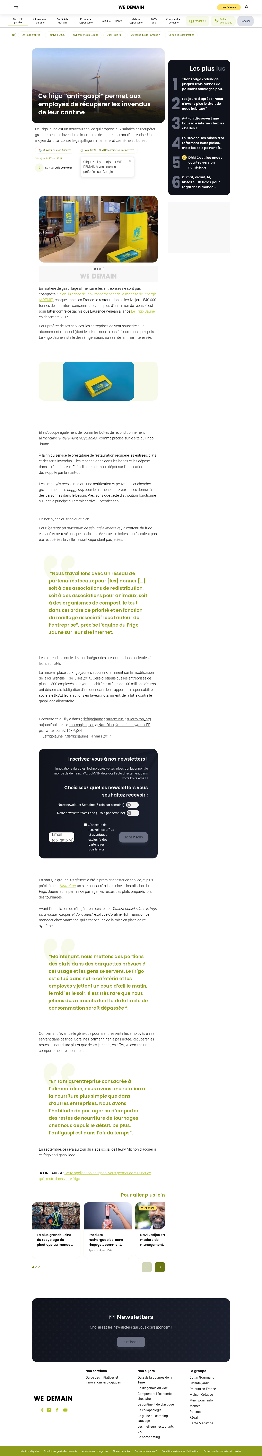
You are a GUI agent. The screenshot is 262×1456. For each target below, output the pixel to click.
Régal (194, 1417)
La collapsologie (149, 1410)
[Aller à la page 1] (33, 1267)
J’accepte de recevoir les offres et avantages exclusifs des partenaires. (101, 837)
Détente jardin (200, 1383)
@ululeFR (142, 725)
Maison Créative (201, 1395)
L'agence (245, 21)
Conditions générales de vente (60, 1451)
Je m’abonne (229, 7)
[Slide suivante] (160, 1267)
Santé (118, 21)
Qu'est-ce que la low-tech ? (145, 35)
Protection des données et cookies (222, 1451)
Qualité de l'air (114, 35)
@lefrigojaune (92, 719)
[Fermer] (129, 161)
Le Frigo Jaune (143, 311)
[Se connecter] (246, 7)
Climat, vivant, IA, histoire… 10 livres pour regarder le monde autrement (201, 182)
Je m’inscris (131, 1342)
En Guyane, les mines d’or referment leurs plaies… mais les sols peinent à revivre (203, 143)
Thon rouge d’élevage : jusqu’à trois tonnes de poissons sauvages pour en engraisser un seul (202, 84)
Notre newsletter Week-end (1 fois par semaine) (91, 813)
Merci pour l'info (201, 1400)
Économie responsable (86, 21)
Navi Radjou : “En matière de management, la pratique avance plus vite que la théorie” (158, 1240)
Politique (106, 21)
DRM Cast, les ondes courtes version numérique (205, 162)
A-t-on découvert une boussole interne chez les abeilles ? (203, 123)
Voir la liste (96, 849)
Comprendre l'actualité (173, 21)
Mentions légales (29, 1451)
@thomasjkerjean (80, 725)
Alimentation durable (40, 21)
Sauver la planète (18, 21)
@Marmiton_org (138, 719)
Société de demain (62, 21)
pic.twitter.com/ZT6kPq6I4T (61, 730)
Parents (195, 1412)
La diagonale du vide (153, 1388)
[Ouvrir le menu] (16, 7)
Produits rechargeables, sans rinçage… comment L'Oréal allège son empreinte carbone (106, 1240)
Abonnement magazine (95, 1451)
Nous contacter (121, 1451)
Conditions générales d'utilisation (180, 1451)
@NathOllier (104, 725)
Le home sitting (149, 1437)
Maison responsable (135, 21)
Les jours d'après (30, 35)
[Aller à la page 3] (39, 1267)
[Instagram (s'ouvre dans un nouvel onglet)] (40, 1410)
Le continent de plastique (156, 1404)
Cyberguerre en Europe (85, 35)
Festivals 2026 (57, 35)
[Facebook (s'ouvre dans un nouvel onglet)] (57, 1410)
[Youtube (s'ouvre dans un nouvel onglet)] (65, 1410)
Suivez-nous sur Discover (57, 150)
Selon (62, 294)
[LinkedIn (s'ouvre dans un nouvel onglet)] (48, 1410)
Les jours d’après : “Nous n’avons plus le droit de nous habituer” (202, 103)
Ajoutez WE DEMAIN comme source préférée (109, 150)
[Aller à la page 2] (36, 1267)
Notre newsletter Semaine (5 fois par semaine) (91, 805)
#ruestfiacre (124, 725)
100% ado (154, 21)
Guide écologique (226, 21)
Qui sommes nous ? (146, 1451)
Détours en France (203, 1389)
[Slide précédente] (147, 1267)
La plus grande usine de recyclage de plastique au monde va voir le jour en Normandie (54, 1240)
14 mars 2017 (100, 736)
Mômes (195, 1406)
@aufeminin (113, 719)
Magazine (200, 21)
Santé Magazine (201, 1423)
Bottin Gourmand (202, 1377)
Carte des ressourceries (181, 35)
